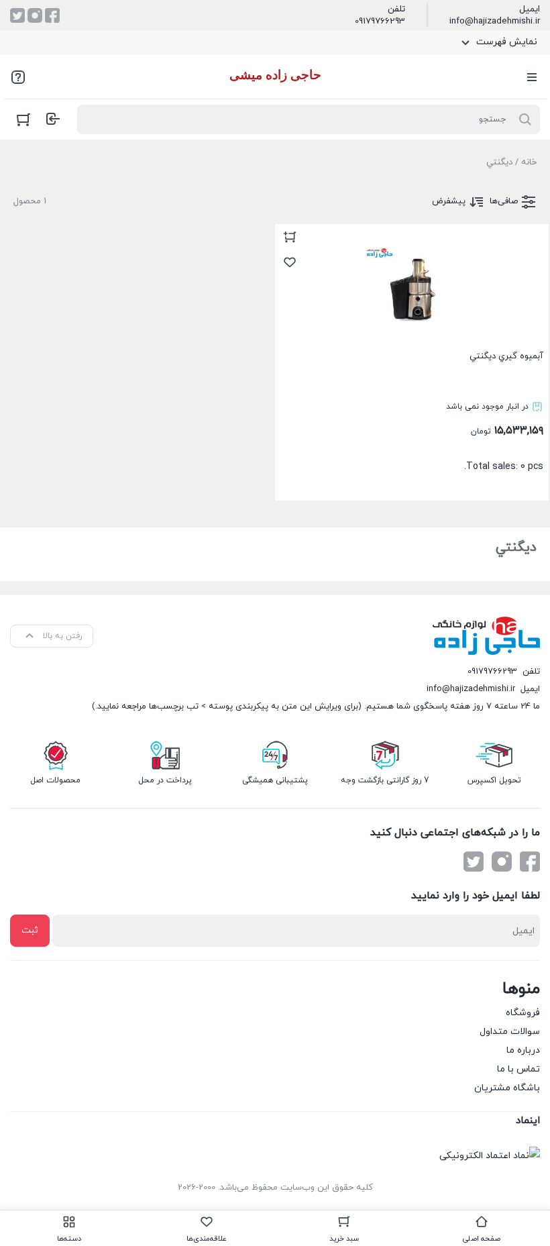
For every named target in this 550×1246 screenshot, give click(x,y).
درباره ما (523, 1050)
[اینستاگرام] (35, 15)
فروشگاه (523, 1012)
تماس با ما (518, 1069)
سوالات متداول (510, 1031)
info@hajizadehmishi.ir (494, 21)
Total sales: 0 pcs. (494, 411)
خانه (529, 162)
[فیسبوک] (52, 15)
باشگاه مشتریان (507, 1088)
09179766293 (380, 21)
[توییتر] (17, 15)
